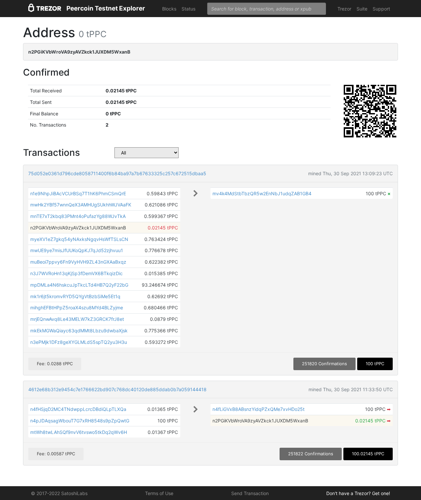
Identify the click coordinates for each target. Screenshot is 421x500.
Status (188, 9)
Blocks (169, 9)
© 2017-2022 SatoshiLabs (59, 493)
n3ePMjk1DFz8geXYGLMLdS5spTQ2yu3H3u (78, 342)
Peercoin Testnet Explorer (105, 8)
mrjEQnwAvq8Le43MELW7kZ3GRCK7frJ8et (77, 319)
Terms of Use (159, 493)
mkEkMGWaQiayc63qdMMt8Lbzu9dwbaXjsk (79, 330)
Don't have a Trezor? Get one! (358, 493)
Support (381, 9)
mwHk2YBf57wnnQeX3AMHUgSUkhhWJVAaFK (80, 204)
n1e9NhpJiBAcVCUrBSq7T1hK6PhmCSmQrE (78, 193)
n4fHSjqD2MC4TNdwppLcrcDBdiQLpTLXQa (78, 409)
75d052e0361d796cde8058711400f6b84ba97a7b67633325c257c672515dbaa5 (117, 173)
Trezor (344, 9)
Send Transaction (250, 493)
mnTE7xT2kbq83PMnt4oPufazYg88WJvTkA (78, 216)
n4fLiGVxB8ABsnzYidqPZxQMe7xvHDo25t (258, 409)
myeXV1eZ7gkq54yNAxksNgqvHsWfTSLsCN (79, 239)
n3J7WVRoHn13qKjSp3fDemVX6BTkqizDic (76, 273)
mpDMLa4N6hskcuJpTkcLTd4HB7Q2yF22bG (79, 285)
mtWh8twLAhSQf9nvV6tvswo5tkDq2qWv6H (78, 432)
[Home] (44, 8)
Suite (362, 9)
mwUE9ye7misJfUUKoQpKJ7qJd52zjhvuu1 (76, 250)
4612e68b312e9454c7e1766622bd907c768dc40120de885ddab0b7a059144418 (117, 389)
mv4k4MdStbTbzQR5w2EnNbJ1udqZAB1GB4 (261, 193)
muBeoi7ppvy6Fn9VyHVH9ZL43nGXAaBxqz (78, 262)
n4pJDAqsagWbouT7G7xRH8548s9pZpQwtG (79, 420)
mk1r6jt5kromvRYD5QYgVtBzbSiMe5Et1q (75, 296)
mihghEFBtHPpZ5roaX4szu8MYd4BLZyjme (76, 307)
